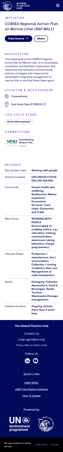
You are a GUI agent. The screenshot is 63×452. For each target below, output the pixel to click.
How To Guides (31, 396)
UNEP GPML (31, 383)
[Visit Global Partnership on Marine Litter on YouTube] (35, 362)
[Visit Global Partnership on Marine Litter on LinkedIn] (27, 362)
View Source (16, 38)
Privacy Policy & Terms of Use (31, 345)
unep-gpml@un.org (31, 339)
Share (41, 38)
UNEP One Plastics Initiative (31, 389)
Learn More (41, 444)
